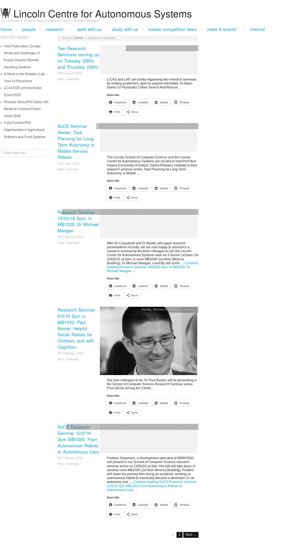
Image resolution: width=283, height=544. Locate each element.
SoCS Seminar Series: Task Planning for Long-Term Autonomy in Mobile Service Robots (76, 141)
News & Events (221, 29)
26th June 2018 (68, 163)
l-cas (113, 126)
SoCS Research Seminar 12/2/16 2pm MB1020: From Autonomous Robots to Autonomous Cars (78, 439)
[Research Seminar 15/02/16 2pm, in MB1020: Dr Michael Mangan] (148, 225)
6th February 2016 (70, 236)
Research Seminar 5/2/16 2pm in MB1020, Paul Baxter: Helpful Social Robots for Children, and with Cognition (76, 328)
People (29, 29)
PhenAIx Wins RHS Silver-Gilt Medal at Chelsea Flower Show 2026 (26, 109)
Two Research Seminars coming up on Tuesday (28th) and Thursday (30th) (78, 57)
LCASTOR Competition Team (172, 29)
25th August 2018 (70, 73)
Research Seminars (168, 48)
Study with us (125, 29)
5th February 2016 (70, 353)
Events (103, 126)
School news (187, 126)
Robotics (190, 48)
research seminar (140, 48)
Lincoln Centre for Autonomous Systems (104, 211)
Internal (257, 29)
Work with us (89, 29)
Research (54, 29)
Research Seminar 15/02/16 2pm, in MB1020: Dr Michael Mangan (78, 221)
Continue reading (152, 267)
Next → (190, 534)
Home (6, 29)
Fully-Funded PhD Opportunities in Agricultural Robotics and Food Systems (24, 129)
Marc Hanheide (68, 79)
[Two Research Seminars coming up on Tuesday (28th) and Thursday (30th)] (148, 61)
